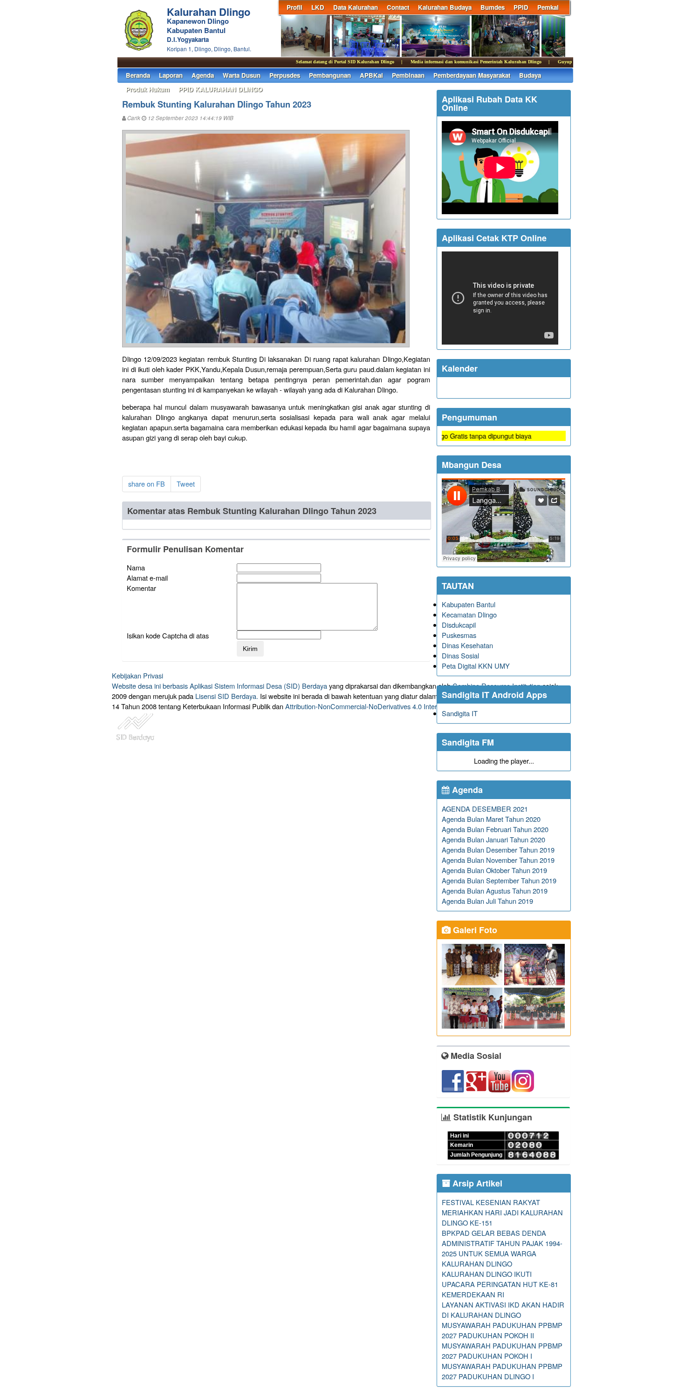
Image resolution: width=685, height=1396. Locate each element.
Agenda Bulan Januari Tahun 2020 (493, 839)
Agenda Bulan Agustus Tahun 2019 (495, 890)
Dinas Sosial (460, 655)
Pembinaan (408, 75)
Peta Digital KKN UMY (476, 666)
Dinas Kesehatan (467, 645)
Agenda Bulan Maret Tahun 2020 (491, 819)
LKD (317, 7)
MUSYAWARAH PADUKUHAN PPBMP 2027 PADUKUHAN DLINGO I (502, 1371)
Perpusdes (284, 75)
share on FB (146, 483)
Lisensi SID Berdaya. (226, 696)
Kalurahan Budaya (445, 7)
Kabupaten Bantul (468, 604)
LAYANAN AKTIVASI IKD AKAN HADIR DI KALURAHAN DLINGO (503, 1310)
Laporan (171, 75)
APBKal (371, 75)
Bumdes (492, 7)
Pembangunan (330, 75)
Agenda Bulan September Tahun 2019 (499, 880)
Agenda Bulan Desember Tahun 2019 (498, 849)
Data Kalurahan (355, 7)
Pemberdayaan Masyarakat (471, 75)
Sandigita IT (460, 713)
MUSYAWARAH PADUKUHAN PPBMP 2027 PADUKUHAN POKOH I (502, 1351)
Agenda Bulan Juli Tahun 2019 (487, 901)
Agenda (203, 75)
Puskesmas (459, 635)
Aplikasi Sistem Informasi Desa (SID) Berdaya (258, 686)
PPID (521, 7)
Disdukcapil (459, 625)
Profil (294, 7)
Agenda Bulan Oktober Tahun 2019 (494, 870)
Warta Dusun (241, 75)
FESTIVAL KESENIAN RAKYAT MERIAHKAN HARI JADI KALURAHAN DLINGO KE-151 (502, 1212)
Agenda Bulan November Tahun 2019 (498, 860)
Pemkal (548, 7)
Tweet (186, 483)
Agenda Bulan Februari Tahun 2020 (495, 829)
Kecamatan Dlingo (469, 614)
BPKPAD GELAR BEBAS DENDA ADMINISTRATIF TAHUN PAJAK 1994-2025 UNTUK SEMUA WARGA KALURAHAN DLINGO (502, 1248)
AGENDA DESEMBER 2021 (485, 808)
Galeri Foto (474, 930)
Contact (398, 7)
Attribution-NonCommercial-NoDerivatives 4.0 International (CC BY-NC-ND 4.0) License (416, 706)
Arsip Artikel (476, 1183)
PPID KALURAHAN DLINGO (220, 89)
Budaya (530, 75)
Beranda (138, 75)
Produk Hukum (148, 89)
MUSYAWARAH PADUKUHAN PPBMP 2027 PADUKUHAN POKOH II (502, 1330)
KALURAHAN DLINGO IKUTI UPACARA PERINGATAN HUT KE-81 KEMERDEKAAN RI (500, 1284)
